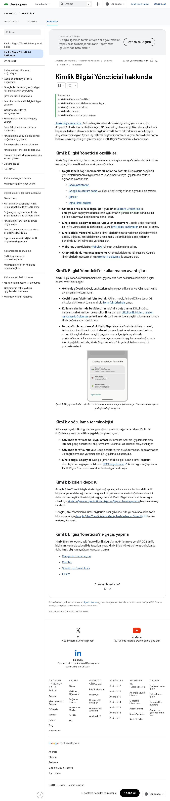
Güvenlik (53, 709)
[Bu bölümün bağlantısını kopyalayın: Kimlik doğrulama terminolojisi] (116, 422)
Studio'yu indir (136, 713)
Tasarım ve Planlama (89, 60)
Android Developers (65, 60)
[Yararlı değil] (156, 60)
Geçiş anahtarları (79, 185)
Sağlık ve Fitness (73, 700)
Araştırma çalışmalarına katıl (157, 712)
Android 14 (115, 702)
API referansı (136, 708)
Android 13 (115, 707)
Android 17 (115, 686)
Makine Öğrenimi (74, 693)
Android (53, 696)
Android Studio (140, 3)
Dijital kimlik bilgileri (80, 203)
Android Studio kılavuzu (137, 694)
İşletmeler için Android (56, 702)
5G (70, 720)
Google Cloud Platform (61, 767)
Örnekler (32, 21)
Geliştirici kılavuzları (134, 702)
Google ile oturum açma (83, 191)
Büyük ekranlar (97, 689)
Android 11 (115, 717)
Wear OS (94, 694)
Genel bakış (11, 21)
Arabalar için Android (95, 709)
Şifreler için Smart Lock (76, 568)
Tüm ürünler (55, 773)
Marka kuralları (76, 785)
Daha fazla (41, 3)
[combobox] (75, 4)
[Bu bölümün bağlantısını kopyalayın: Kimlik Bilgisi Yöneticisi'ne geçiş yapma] (132, 535)
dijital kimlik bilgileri (132, 312)
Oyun (72, 686)
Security (10, 13)
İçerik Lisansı (90, 602)
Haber (52, 719)
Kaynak (52, 714)
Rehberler (52, 21)
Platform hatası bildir (157, 687)
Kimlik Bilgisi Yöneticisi (68, 123)
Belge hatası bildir (156, 695)
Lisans (62, 785)
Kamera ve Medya (74, 708)
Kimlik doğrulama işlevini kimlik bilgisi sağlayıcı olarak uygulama (104, 501)
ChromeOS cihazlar (95, 701)
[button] (21, 80)
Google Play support (156, 703)
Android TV (95, 715)
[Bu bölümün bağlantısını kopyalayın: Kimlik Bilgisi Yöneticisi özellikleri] (121, 153)
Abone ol (130, 793)
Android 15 (115, 696)
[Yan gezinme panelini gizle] (40, 795)
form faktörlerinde (114, 302)
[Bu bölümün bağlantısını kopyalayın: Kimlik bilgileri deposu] (101, 483)
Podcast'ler (54, 730)
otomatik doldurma (108, 256)
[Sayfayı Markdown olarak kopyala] (70, 85)
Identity (28, 13)
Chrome (53, 757)
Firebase (53, 762)
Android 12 (115, 712)
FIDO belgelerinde (113, 464)
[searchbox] (22, 32)
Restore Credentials (128, 209)
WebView (96, 247)
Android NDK (136, 719)
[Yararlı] (151, 60)
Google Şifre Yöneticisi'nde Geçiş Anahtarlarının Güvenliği (109, 516)
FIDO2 (66, 574)
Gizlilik (72, 715)
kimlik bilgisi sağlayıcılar (124, 227)
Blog (51, 725)
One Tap (67, 562)
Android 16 (115, 691)
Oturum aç (160, 3)
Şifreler (73, 197)
